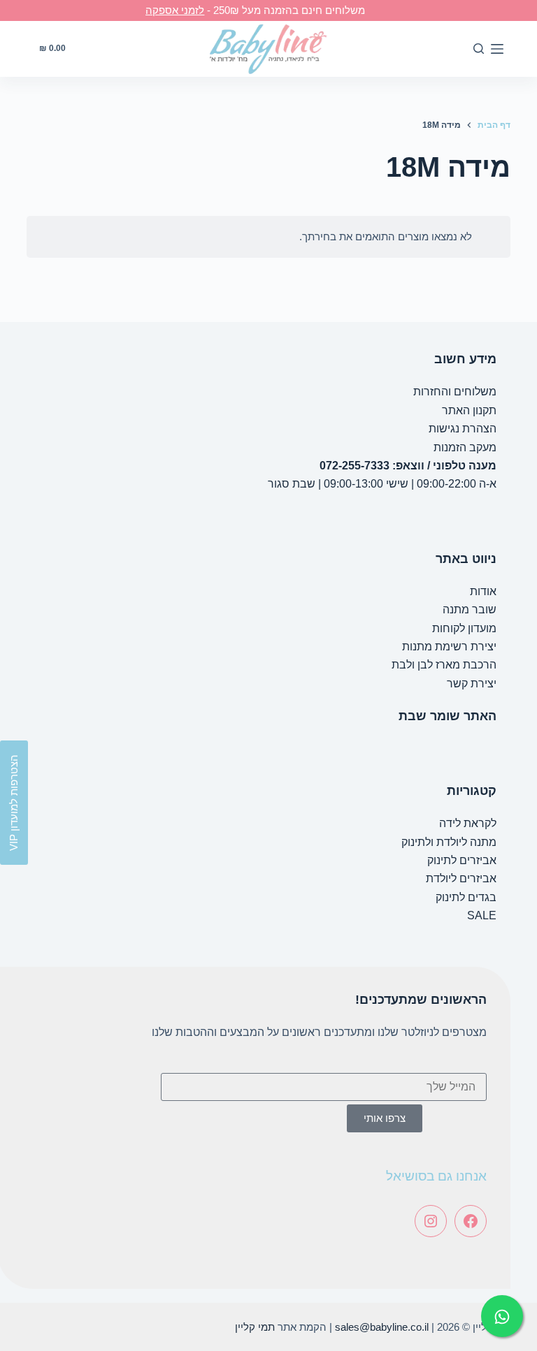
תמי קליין (255, 1327)
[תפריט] (497, 49)
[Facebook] (470, 1221)
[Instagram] (430, 1221)
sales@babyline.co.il (382, 1327)
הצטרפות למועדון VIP (14, 802)
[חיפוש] (478, 48)
